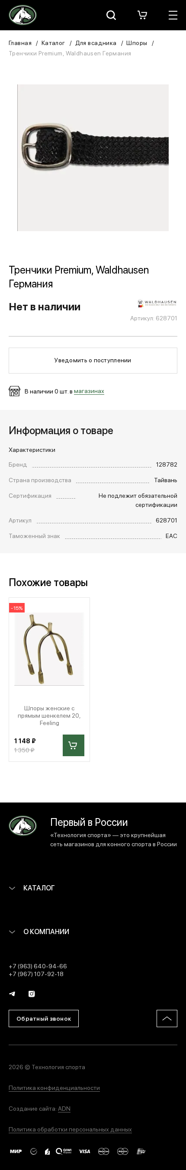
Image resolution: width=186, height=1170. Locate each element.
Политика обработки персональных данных (70, 1129)
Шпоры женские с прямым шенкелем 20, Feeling (49, 715)
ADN (64, 1108)
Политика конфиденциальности (54, 1087)
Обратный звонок (43, 1018)
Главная (20, 42)
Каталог (53, 42)
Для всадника (96, 42)
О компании (45, 931)
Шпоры (136, 42)
